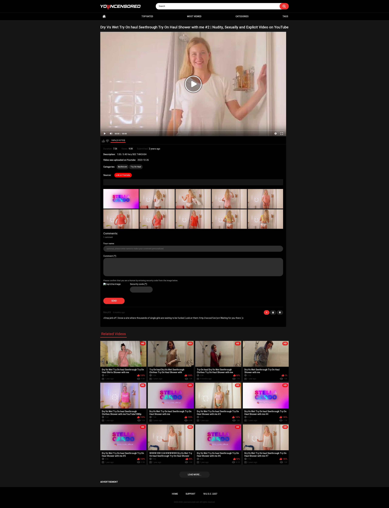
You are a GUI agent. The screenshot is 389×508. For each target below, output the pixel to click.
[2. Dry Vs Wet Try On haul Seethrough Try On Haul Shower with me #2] (157, 199)
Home (104, 16)
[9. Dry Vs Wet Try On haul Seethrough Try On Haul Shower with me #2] (229, 219)
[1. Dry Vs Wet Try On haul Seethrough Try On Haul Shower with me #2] (121, 199)
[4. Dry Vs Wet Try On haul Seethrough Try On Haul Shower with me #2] (229, 199)
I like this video (103, 140)
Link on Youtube (123, 175)
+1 (273, 312)
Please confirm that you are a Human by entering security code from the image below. (140, 281)
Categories (242, 16)
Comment (108, 256)
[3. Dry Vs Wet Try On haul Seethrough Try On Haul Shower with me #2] (193, 199)
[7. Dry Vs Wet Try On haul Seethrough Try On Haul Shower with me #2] (157, 219)
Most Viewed (194, 16)
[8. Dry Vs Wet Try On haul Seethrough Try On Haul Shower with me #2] (193, 219)
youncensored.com (191, 502)
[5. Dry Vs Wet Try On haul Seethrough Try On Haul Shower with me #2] (265, 199)
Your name (108, 243)
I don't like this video (107, 140)
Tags (285, 16)
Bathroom (122, 167)
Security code (137, 284)
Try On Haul (136, 167)
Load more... (194, 474)
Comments (110, 233)
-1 (280, 312)
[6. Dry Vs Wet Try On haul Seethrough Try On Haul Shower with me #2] (121, 219)
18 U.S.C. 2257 (210, 494)
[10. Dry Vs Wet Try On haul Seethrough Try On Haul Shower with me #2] (265, 219)
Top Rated (147, 16)
